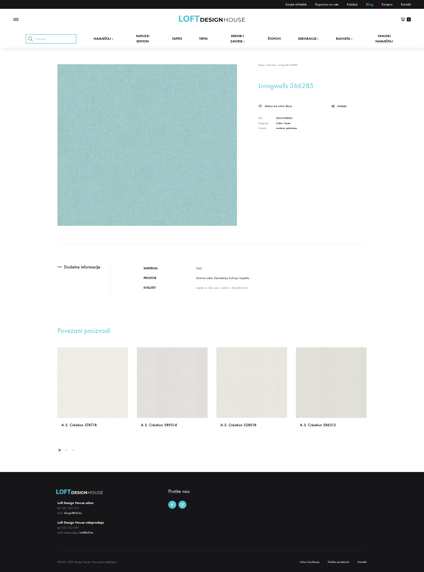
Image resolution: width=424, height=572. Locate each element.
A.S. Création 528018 (238, 425)
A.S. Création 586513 (318, 425)
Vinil (199, 268)
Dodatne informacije (82, 267)
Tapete (287, 123)
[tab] (83, 267)
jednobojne (291, 128)
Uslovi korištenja (309, 562)
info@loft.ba (86, 532)
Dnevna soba (204, 278)
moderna (280, 128)
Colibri (279, 123)
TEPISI (203, 39)
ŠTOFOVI (274, 39)
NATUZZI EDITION (142, 38)
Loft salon (271, 65)
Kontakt (406, 4)
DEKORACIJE (308, 39)
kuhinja (233, 278)
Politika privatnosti (338, 562)
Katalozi (352, 4)
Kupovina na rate (327, 4)
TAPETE (177, 39)
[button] (59, 450)
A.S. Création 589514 (159, 425)
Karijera (387, 4)
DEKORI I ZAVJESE (237, 38)
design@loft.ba (72, 513)
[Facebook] (172, 505)
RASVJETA (344, 39)
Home (261, 65)
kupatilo (244, 278)
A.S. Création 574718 (79, 425)
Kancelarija (221, 278)
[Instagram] (182, 505)
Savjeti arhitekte (296, 4)
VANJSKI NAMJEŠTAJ (384, 38)
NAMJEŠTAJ (103, 39)
